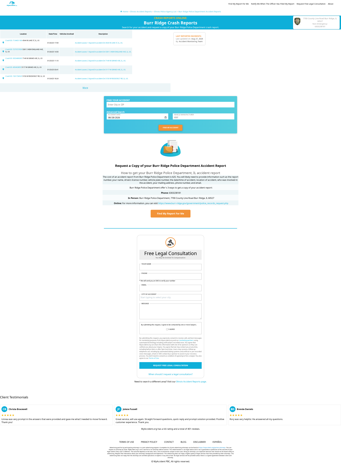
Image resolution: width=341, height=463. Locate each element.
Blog (183, 441)
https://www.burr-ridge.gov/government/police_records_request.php (193, 203)
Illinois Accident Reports (141, 11)
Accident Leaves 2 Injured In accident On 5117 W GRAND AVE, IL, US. (100, 70)
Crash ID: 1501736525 (14, 76)
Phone (144, 273)
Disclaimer (199, 441)
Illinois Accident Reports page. (191, 381)
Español (217, 441)
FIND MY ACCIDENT (170, 127)
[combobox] (170, 297)
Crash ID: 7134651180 (14, 40)
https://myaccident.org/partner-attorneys (212, 447)
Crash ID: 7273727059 (14, 49)
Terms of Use (154, 358)
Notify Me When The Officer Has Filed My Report (272, 4)
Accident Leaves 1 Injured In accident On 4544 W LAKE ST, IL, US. (99, 43)
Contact (169, 441)
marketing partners (186, 340)
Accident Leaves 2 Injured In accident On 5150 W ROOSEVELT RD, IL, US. (101, 78)
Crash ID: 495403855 (13, 67)
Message (145, 303)
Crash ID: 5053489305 (14, 58)
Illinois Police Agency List (165, 11)
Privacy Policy (149, 441)
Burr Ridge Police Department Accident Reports (199, 11)
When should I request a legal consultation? (171, 374)
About (330, 4)
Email (144, 285)
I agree (172, 329)
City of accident (148, 294)
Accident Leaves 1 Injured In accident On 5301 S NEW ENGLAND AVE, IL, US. (103, 52)
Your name (146, 264)
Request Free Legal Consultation (311, 4)
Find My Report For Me (238, 4)
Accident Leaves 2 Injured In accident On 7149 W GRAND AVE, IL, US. (100, 61)
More (85, 87)
